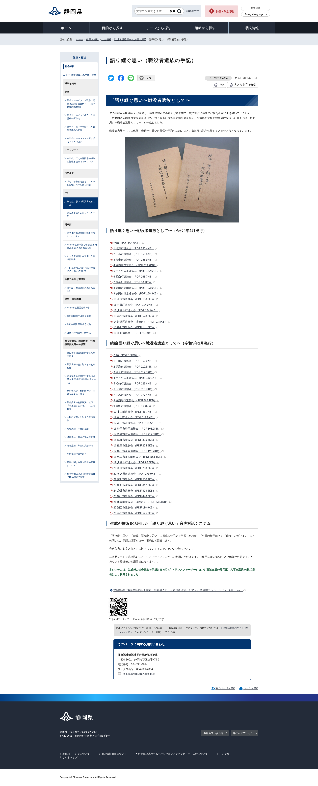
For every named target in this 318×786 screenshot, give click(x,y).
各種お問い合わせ (213, 733)
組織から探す (205, 28)
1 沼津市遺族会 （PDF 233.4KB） (133, 248)
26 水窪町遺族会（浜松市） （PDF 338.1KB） (141, 502)
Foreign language (254, 14)
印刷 (221, 84)
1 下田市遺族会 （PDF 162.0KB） (133, 361)
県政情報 (252, 28)
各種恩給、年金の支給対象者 (81, 437)
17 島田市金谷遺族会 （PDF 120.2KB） (137, 451)
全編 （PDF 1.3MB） (125, 355)
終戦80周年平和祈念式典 (79, 324)
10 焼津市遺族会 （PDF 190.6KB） (134, 299)
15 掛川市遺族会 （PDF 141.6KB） (134, 327)
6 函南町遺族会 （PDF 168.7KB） (133, 276)
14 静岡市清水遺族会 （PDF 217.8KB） (137, 434)
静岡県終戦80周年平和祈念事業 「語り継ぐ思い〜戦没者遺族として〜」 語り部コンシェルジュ (178, 590)
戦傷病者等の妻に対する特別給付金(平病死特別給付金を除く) (81, 379)
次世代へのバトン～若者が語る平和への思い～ (81, 140)
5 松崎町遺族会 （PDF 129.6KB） (133, 383)
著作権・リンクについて (76, 753)
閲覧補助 (256, 8)
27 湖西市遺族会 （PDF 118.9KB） (134, 507)
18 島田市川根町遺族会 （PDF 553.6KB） (138, 456)
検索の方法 (192, 11)
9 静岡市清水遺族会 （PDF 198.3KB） (136, 293)
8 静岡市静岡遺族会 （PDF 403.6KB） (136, 287)
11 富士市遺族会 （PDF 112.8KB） (134, 417)
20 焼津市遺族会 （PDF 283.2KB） (134, 468)
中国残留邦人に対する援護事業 (81, 419)
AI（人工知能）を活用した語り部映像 (81, 258)
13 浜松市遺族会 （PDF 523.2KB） (134, 316)
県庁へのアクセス (243, 733)
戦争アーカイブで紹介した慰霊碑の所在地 (81, 117)
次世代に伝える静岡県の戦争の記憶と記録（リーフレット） (81, 161)
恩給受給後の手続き (76, 454)
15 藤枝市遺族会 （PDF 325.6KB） (134, 440)
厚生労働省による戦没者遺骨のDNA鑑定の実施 (81, 475)
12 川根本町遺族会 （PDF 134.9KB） (135, 310)
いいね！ (148, 78)
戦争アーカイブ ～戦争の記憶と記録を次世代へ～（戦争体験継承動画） (81, 103)
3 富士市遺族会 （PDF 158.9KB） (133, 259)
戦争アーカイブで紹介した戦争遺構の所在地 (81, 128)
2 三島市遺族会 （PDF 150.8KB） (133, 254)
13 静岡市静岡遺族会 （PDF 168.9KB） (137, 428)
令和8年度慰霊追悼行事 (78, 307)
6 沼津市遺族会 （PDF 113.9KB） (133, 389)
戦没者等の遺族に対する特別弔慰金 (81, 354)
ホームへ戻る (250, 688)
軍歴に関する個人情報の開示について (81, 464)
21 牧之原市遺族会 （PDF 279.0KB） (135, 473)
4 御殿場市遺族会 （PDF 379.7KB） (135, 265)
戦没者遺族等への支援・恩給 (130, 39)
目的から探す (112, 28)
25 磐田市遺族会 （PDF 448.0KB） (134, 496)
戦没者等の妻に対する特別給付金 (81, 366)
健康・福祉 (92, 39)
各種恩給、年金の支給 (78, 429)
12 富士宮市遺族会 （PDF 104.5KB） (135, 423)
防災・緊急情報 (225, 11)
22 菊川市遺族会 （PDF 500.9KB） (134, 479)
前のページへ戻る (225, 688)
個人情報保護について (114, 753)
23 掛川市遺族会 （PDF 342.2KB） (134, 485)
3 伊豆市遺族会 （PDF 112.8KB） (133, 372)
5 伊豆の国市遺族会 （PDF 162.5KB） (136, 271)
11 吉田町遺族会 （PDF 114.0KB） (134, 304)
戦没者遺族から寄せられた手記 (81, 215)
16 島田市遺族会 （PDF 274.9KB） (134, 445)
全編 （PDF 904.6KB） (127, 242)
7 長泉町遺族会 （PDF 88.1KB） (132, 282)
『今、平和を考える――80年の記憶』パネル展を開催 (81, 183)
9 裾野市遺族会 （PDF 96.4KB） (132, 406)
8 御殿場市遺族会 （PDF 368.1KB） (135, 400)
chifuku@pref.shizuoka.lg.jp (139, 673)
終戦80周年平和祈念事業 (79, 316)
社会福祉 (106, 39)
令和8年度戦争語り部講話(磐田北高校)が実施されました (82, 246)
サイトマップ (69, 757)
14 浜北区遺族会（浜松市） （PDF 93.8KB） (140, 321)
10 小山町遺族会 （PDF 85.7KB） (133, 411)
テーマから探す (159, 28)
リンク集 (224, 753)
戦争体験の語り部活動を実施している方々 (81, 234)
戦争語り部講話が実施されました (81, 289)
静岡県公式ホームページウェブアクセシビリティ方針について (173, 753)
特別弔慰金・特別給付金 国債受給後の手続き (81, 392)
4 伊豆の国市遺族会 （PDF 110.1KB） (136, 378)
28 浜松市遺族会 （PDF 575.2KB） (134, 513)
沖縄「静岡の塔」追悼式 (79, 333)
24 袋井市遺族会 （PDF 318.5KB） (134, 490)
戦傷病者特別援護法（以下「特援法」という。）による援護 (81, 405)
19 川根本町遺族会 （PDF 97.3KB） (135, 462)
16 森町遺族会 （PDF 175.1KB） (133, 333)
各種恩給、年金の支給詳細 (80, 445)
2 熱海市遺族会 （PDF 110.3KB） (133, 366)
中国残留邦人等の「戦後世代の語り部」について (81, 269)
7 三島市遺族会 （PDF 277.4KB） (133, 394)
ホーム (66, 28)
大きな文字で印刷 (245, 84)
